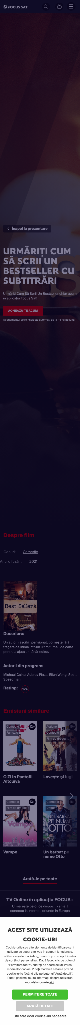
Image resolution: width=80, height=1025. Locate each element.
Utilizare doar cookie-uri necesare (40, 1016)
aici (51, 982)
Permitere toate (40, 994)
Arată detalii (40, 1006)
